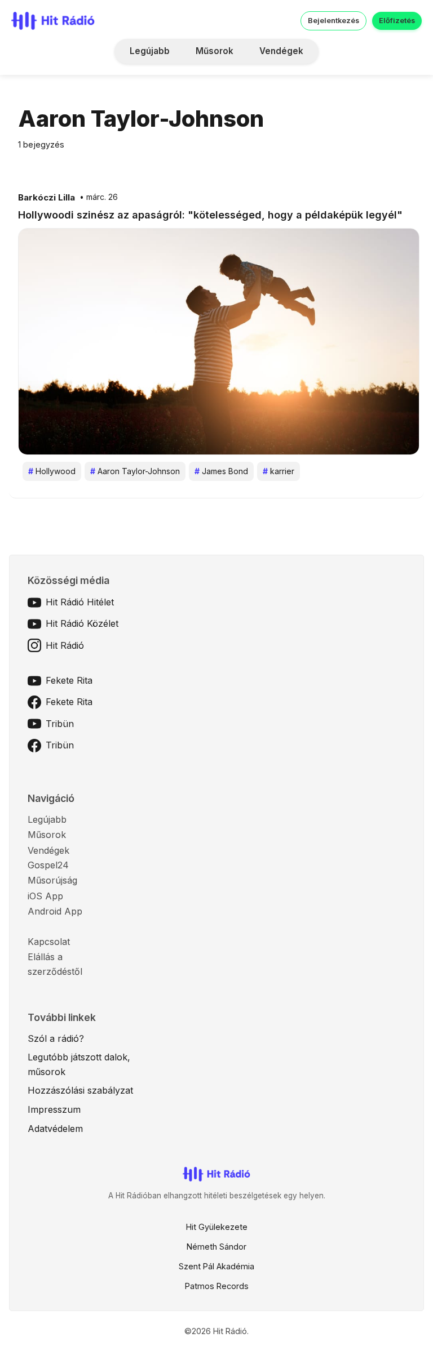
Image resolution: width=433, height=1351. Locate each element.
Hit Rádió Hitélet (80, 602)
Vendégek (281, 51)
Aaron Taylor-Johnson (135, 471)
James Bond (221, 471)
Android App (55, 911)
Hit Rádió (65, 645)
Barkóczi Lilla (46, 198)
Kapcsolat (49, 941)
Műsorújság (52, 880)
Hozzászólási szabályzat (80, 1090)
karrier (278, 471)
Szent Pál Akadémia (216, 1266)
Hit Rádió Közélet (82, 623)
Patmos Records (217, 1286)
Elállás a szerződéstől (55, 964)
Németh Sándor (216, 1246)
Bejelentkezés (333, 20)
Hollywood (52, 471)
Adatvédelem (55, 1128)
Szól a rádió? (56, 1038)
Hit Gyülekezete (217, 1227)
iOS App (45, 896)
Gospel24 (48, 865)
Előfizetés (397, 20)
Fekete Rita (69, 680)
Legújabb (150, 51)
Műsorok (214, 51)
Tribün (60, 723)
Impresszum (54, 1109)
